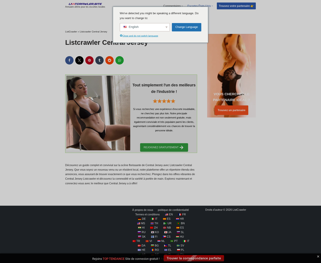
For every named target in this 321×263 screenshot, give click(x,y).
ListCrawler (71, 31)
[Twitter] (79, 60)
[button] (182, 6)
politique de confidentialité (173, 210)
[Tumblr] (99, 60)
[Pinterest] (89, 60)
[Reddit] (109, 60)
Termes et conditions (147, 214)
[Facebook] (69, 60)
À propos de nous (142, 210)
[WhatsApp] (119, 60)
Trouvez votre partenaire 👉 (236, 6)
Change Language (186, 27)
